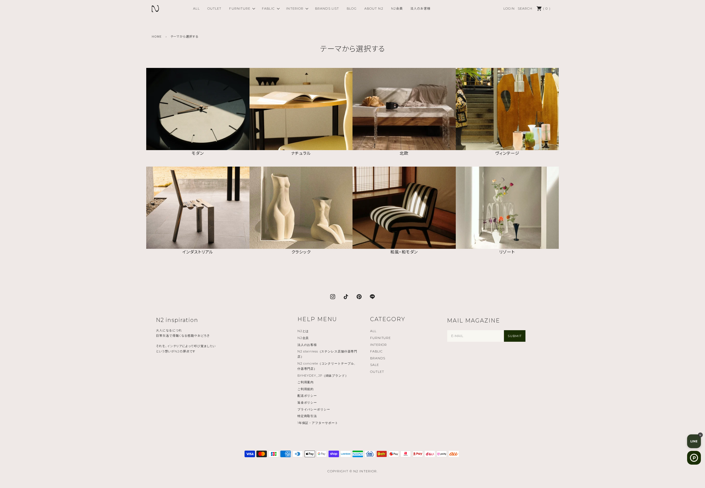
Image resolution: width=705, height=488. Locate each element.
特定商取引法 (307, 416)
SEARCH (525, 8)
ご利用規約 (305, 389)
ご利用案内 (305, 382)
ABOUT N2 (373, 8)
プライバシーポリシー (313, 409)
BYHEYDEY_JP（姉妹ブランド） (322, 375)
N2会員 (397, 8)
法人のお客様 (420, 8)
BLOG (351, 8)
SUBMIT (515, 336)
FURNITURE (239, 8)
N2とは (303, 331)
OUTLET (214, 8)
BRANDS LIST (327, 8)
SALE (374, 365)
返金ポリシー (307, 402)
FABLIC (268, 8)
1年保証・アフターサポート (317, 423)
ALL (196, 8)
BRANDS (377, 358)
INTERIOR (294, 8)
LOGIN (509, 8)
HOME (157, 36)
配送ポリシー (307, 396)
